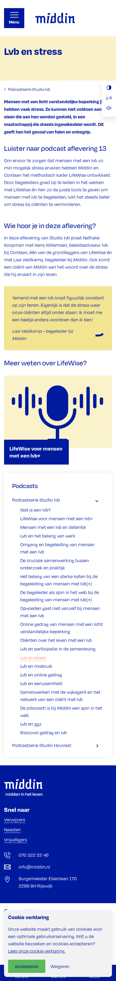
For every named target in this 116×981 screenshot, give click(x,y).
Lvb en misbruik (36, 666)
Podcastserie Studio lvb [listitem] (28, 89)
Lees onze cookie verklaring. (36, 951)
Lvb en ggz (31, 724)
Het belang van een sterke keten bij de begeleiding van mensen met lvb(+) (59, 580)
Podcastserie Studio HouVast (41, 745)
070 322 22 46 (34, 855)
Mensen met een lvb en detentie (53, 527)
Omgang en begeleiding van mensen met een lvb (57, 548)
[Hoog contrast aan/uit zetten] (109, 87)
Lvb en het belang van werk (47, 536)
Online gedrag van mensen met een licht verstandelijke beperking (61, 628)
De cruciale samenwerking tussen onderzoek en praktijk (54, 564)
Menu (14, 22)
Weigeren (60, 966)
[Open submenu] (100, 500)
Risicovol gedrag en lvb (43, 732)
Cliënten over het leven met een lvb (56, 640)
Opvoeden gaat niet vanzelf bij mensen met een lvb (60, 612)
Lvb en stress (33, 657)
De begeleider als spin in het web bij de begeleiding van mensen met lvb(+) (59, 596)
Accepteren (27, 966)
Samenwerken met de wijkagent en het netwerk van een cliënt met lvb (60, 695)
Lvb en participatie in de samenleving (57, 649)
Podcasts (25, 485)
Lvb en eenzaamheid (41, 683)
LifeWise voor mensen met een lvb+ (56, 518)
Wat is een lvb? (35, 510)
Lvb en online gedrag (41, 675)
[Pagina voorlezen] (109, 108)
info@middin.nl (34, 867)
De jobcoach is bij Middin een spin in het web (61, 711)
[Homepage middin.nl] (55, 18)
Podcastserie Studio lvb (36, 500)
